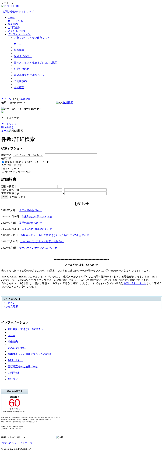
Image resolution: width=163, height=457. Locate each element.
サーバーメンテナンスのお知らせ (38, 247)
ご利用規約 (14, 27)
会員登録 (25, 99)
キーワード (42, 162)
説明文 (29, 162)
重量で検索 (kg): (10, 193)
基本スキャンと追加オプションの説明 (35, 62)
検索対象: (6, 158)
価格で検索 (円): (10, 189)
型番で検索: (8, 186)
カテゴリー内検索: (11, 165)
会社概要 (19, 87)
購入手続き (7, 127)
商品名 (8, 162)
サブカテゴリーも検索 (17, 171)
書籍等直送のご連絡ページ (29, 75)
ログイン (6, 99)
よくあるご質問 (16, 31)
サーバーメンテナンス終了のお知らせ (42, 241)
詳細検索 (68, 102)
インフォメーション (19, 34)
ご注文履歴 (11, 306)
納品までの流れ (23, 56)
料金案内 (13, 24)
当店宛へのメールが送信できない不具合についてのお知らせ (54, 235)
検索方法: (6, 155)
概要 (19, 162)
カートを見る (15, 20)
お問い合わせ (10, 11)
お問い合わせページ (135, 283)
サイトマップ (26, 11)
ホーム (11, 17)
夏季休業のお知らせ (30, 210)
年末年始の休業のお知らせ (37, 216)
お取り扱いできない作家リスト (32, 37)
